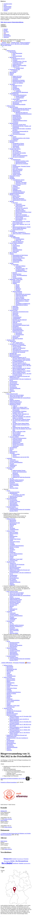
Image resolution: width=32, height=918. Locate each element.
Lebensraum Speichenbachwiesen (20, 311)
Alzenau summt (16, 336)
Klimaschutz (15, 313)
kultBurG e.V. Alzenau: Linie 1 (20, 407)
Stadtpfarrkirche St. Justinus (22, 301)
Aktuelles (21, 863)
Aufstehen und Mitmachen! (19, 348)
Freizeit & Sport (10, 467)
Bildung (11, 135)
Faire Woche (15, 150)
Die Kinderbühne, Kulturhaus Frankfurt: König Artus (19, 412)
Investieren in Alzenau (15, 501)
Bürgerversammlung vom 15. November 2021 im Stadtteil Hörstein (21, 363)
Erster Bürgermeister (17, 53)
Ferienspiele (15, 167)
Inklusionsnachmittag (20, 210)
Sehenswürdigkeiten (17, 291)
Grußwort (15, 405)
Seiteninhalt (6, 9)
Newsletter (6, 31)
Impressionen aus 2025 (20, 183)
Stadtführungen (13, 465)
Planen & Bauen (16, 111)
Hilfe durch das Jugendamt (21, 163)
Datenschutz (6, 34)
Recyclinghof (16, 315)
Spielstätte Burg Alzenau (18, 435)
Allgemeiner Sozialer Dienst (19, 124)
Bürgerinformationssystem (19, 81)
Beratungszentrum (14, 123)
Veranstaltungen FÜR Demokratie (21, 350)
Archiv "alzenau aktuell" (21, 100)
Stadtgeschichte (16, 282)
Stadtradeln (12, 391)
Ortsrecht (12, 73)
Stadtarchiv (15, 306)
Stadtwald (15, 322)
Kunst (11, 450)
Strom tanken (16, 251)
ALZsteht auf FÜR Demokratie (17, 344)
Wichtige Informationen (18, 445)
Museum (12, 449)
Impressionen (18, 204)
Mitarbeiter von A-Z (17, 85)
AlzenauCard (13, 341)
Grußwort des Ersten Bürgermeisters (20, 206)
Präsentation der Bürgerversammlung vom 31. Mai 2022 (14, 778)
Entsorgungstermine (17, 323)
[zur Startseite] (6, 45)
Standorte (15, 87)
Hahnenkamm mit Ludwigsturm (23, 294)
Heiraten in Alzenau (14, 194)
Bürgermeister (13, 52)
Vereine (11, 486)
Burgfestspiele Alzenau (15, 404)
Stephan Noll (4, 811)
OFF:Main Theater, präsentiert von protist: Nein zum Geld (21, 414)
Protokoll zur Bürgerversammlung (9, 782)
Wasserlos (17, 290)
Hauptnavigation (7, 6)
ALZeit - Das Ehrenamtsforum (20, 275)
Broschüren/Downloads (15, 354)
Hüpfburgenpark (16, 442)
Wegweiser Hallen (14, 488)
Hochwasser (15, 337)
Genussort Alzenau (14, 461)
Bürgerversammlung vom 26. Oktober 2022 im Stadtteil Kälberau (21, 369)
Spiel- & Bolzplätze (14, 485)
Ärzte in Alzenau (16, 185)
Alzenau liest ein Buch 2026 (16, 396)
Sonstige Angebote (17, 174)
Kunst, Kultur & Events (12, 393)
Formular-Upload (19, 68)
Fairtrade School (16, 154)
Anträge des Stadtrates (18, 83)
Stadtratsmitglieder (17, 77)
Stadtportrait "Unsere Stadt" (16, 279)
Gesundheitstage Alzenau (18, 179)
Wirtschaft (6, 489)
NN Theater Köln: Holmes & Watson (21, 419)
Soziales (11, 263)
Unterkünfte (12, 466)
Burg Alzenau (16, 197)
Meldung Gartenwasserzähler (19, 65)
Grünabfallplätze (16, 318)
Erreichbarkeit (16, 88)
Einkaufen (12, 142)
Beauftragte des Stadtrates (19, 80)
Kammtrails (12, 482)
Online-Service (16, 66)
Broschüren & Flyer (17, 101)
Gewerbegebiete (13, 500)
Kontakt (5, 30)
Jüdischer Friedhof (19, 298)
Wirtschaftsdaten (13, 497)
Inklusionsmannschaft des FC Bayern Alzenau (22, 216)
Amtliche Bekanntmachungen (19, 95)
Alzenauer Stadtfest (14, 436)
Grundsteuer (15, 122)
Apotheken (15, 186)
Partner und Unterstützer (21, 214)
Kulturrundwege (13, 451)
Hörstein (17, 286)
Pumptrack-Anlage (14, 484)
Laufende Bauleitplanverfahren (20, 120)
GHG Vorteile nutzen (18, 342)
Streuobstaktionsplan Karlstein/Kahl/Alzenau (18, 330)
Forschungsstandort (11, 506)
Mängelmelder (13, 72)
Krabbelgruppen (16, 173)
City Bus (15, 244)
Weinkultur (12, 453)
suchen (18, 41)
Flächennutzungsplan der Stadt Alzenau (22, 108)
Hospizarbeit (15, 264)
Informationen (18, 333)
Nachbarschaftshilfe (17, 278)
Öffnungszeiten (7, 858)
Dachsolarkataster (17, 116)
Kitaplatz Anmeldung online (22, 161)
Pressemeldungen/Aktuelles (19, 104)
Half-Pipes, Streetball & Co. (19, 232)
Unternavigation (7, 7)
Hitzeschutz (15, 314)
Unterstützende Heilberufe (19, 192)
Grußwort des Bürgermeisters (19, 438)
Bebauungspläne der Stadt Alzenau (21, 109)
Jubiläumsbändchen (17, 440)
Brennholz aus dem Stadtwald (20, 319)
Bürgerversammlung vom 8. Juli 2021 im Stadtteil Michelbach (21, 360)
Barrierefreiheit (7, 35)
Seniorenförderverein (17, 256)
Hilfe (5, 33)
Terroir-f (17, 302)
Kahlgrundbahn (16, 245)
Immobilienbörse (16, 119)
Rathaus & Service (11, 50)
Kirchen (11, 235)
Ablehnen (3, 24)
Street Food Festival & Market (17, 395)
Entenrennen (15, 446)
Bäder (11, 469)
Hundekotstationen (17, 327)
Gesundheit (12, 178)
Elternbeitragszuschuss (20, 162)
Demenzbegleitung (17, 274)
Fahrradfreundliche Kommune (17, 479)
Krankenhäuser (16, 187)
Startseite (6, 29)
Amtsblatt (14, 858)
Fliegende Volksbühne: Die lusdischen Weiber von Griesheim (22, 417)
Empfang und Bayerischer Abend (23, 212)
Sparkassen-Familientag (15, 403)
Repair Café (18, 240)
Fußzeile (6, 10)
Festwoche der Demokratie (19, 352)
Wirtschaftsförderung (11, 498)
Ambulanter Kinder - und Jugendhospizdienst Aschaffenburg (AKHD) (21, 270)
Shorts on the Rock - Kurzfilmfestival (21, 233)
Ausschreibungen (19, 97)
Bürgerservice (13, 57)
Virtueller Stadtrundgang (18, 144)
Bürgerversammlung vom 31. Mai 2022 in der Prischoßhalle (15, 44)
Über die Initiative (17, 346)
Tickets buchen (16, 475)
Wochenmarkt (16, 146)
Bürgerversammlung (25, 42)
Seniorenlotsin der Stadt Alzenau (20, 255)
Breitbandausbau (13, 140)
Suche (5, 5)
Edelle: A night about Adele (19, 431)
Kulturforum (15, 139)
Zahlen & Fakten (16, 280)
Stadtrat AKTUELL (17, 76)
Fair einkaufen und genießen (19, 152)
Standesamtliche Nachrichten (19, 200)
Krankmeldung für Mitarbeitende (20, 92)
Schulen (14, 136)
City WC (12, 478)
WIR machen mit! (17, 349)
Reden (14, 54)
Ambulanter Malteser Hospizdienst (20, 266)
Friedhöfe (12, 177)
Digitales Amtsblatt (19, 96)
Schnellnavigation (8, 3)
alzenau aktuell (16, 99)
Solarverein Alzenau (17, 331)
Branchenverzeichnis (14, 492)
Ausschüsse (15, 78)
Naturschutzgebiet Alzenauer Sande (21, 325)
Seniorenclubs (16, 261)
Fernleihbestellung (19, 239)
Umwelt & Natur (13, 310)
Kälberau (17, 287)
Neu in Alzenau (13, 252)
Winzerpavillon (16, 454)
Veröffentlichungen (14, 93)
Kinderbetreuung (16, 159)
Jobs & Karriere (16, 89)
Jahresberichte (16, 103)
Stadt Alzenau (4, 841)
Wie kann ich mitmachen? (19, 157)
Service (8, 490)
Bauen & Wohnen (14, 107)
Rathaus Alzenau (16, 196)
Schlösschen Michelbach (18, 198)
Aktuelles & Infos (15, 42)
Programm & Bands (17, 439)
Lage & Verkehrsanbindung (16, 243)
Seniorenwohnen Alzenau (19, 257)
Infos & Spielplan (17, 432)
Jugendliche (12, 231)
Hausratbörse (16, 326)
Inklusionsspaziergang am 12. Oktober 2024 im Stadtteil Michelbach (22, 227)
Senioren (12, 253)
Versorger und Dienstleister (16, 496)
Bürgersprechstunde (17, 56)
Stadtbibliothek (16, 237)
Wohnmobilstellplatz (17, 249)
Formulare (15, 60)
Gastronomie (13, 459)
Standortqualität (13, 502)
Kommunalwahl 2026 (15, 69)
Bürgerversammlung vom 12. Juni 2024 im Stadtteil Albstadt (22, 374)
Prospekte (12, 463)
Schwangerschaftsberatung (19, 134)
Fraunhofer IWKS (14, 508)
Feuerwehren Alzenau (15, 175)
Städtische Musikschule (18, 241)
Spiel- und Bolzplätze (18, 169)
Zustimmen (3, 26)
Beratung (15, 272)
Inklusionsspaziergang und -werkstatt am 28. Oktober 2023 (21, 222)
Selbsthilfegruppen (17, 190)
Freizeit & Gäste (7, 392)
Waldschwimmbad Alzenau (19, 470)
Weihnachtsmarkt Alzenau (16, 401)
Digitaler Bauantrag (17, 117)
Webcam (12, 389)
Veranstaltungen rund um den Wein (21, 457)
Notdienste (15, 189)
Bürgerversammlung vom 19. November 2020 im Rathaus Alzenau (21, 358)
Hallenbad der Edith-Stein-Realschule (21, 477)
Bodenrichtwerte (16, 115)
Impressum (6, 37)
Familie (11, 158)
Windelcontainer (16, 171)
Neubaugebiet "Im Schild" (19, 494)
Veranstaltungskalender (15, 388)
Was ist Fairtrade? (17, 151)
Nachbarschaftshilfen (17, 260)
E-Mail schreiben (8, 819)
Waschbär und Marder (18, 338)
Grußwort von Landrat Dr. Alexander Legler (21, 208)
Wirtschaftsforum (14, 504)
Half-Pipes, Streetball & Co (16, 481)
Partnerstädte (16, 307)
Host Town (15, 202)
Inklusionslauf (18, 181)
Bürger (8, 42)
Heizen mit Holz (16, 321)
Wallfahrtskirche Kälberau (21, 305)
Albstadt (17, 284)
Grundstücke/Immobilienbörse (17, 193)
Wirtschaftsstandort (14, 505)
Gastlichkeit (9, 458)
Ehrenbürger (15, 309)
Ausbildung (18, 91)
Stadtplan (15, 247)
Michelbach (18, 288)
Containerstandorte (17, 317)
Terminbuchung (13, 387)
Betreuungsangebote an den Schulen (21, 138)
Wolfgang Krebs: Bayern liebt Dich (21, 427)
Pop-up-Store (18, 213)
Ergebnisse (15, 70)
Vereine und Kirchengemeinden (20, 155)
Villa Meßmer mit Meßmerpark (22, 303)
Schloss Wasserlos (19, 296)
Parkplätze (15, 248)
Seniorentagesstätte (17, 259)
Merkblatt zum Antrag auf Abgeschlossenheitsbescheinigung (23, 113)
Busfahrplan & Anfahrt (18, 443)
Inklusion (12, 201)
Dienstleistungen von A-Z (19, 58)
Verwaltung (12, 84)
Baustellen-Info (13, 353)
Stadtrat (11, 74)
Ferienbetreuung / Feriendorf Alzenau (21, 166)
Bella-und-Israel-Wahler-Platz (22, 299)
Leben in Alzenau (11, 105)
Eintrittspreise (16, 474)
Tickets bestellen (16, 434)
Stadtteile (15, 283)
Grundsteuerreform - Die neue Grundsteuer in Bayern (20, 62)
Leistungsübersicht (17, 64)
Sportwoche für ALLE (18, 229)
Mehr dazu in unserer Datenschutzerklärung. (12, 22)
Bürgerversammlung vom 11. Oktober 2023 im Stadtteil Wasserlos (21, 371)
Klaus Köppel (4, 820)
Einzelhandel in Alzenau (18, 143)
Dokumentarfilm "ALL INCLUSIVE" (20, 219)
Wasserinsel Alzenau (17, 170)
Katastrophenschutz (14, 384)
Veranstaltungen (13, 447)
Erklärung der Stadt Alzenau (19, 345)
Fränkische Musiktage (15, 400)
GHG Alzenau (16, 147)
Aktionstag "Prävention (20, 182)
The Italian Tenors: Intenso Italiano (21, 423)
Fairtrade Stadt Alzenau (15, 148)
